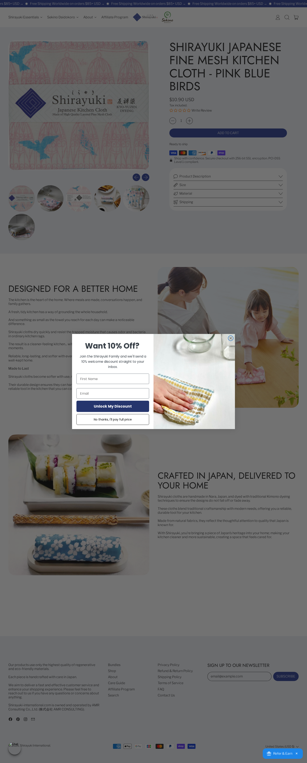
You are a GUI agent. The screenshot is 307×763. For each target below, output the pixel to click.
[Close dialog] (230, 338)
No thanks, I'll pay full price (113, 419)
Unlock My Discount (113, 406)
